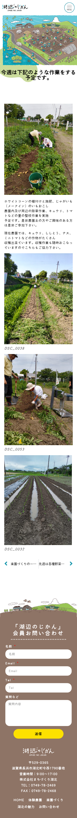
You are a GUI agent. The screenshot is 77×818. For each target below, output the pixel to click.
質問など (12, 697)
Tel (8, 680)
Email (10, 663)
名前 (9, 646)
